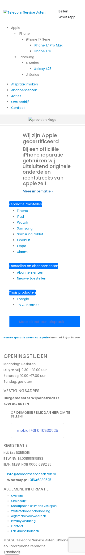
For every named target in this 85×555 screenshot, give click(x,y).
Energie (23, 299)
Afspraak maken (24, 84)
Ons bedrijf (20, 102)
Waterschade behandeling (30, 511)
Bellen (63, 11)
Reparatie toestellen (25, 204)
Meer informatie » (38, 191)
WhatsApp (67, 17)
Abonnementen (24, 90)
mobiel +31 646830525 (37, 430)
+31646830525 (39, 480)
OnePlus (23, 240)
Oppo (21, 246)
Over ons (17, 496)
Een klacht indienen (25, 531)
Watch (22, 222)
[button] (80, 12)
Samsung (25, 228)
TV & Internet (28, 304)
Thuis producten (22, 292)
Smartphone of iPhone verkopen (34, 506)
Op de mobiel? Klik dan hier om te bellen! (40, 414)
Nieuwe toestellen (31, 278)
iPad (20, 216)
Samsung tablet (30, 234)
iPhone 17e (42, 51)
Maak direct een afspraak (42, 321)
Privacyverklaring (23, 521)
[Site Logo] (25, 12)
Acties (16, 96)
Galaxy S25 (42, 68)
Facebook (12, 552)
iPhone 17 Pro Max (48, 45)
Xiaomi (22, 251)
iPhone (22, 210)
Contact (18, 107)
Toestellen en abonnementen (33, 266)
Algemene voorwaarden (28, 516)
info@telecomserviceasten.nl (31, 474)
